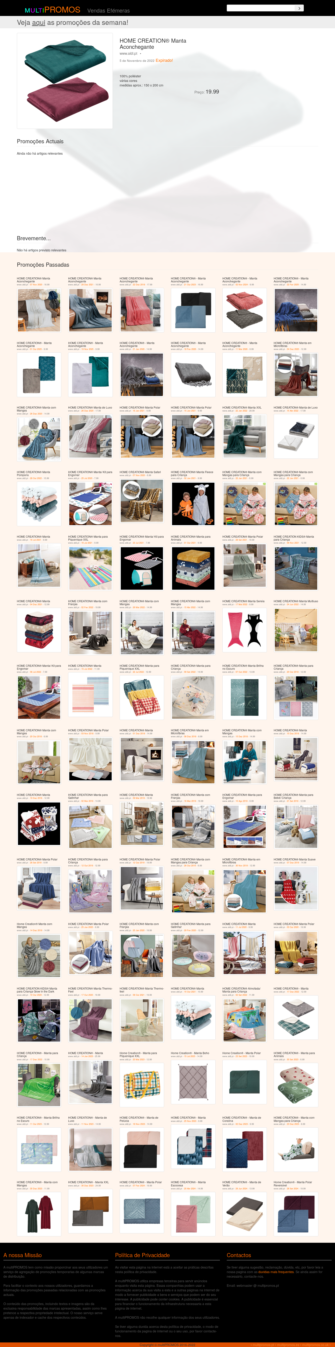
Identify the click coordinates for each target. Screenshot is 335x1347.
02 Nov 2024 (242, 284)
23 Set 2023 (241, 1056)
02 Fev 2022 (87, 607)
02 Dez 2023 (242, 1124)
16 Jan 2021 (138, 410)
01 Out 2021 (190, 542)
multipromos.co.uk (315, 1344)
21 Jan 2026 (138, 349)
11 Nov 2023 (87, 1124)
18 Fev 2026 (190, 349)
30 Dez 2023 (36, 1188)
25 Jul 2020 (86, 478)
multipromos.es (288, 1344)
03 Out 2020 (293, 927)
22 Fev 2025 (293, 284)
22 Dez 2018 (139, 284)
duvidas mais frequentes (276, 1271)
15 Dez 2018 (242, 736)
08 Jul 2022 (35, 671)
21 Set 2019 (292, 801)
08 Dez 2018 (190, 736)
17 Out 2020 (87, 994)
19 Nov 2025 (87, 349)
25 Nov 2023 (190, 1121)
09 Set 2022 (190, 671)
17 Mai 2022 (241, 604)
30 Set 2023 (292, 1059)
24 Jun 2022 (293, 604)
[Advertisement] (270, 65)
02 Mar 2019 (87, 801)
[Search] (299, 8)
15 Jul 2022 (86, 668)
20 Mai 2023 (138, 1059)
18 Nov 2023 (139, 1124)
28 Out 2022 (36, 478)
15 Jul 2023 (189, 1056)
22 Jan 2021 (241, 478)
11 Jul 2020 (241, 927)
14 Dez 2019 (36, 930)
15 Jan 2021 (190, 410)
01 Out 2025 (36, 349)
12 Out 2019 (87, 865)
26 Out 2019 (190, 865)
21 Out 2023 (190, 284)
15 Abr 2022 (292, 410)
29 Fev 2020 (190, 930)
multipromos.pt (263, 1344)
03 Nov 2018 (87, 733)
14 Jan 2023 (87, 1056)
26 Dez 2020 (36, 413)
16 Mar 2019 (190, 801)
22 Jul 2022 (138, 671)
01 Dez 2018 (139, 733)
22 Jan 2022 (241, 410)
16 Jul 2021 (35, 539)
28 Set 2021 (241, 539)
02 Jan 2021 (190, 478)
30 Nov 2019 (242, 865)
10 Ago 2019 (241, 801)
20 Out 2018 (293, 671)
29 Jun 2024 (241, 1188)
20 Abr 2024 (190, 1188)
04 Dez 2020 (293, 349)
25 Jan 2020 (87, 927)
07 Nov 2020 (36, 284)
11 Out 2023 (36, 1124)
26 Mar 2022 (139, 607)
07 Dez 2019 (293, 862)
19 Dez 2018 (36, 798)
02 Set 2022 (241, 994)
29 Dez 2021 (87, 284)
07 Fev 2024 (139, 1185)
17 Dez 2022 (293, 991)
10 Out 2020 (36, 994)
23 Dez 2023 (293, 1124)
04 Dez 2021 (36, 604)
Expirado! (164, 60)
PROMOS (62, 9)
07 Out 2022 (241, 671)
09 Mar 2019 (139, 798)
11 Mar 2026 (241, 349)
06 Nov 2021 (293, 542)
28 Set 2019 (35, 862)
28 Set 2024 (292, 1188)
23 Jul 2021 (138, 542)
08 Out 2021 (138, 994)
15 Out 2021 (190, 991)
